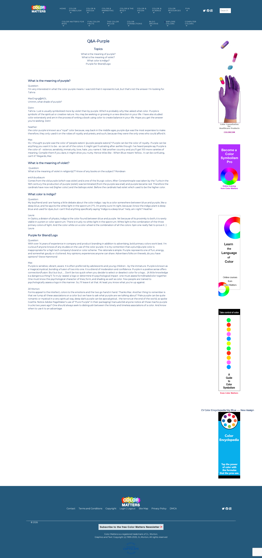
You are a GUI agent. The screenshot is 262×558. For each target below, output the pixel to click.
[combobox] (225, 10)
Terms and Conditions (90, 508)
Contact (71, 508)
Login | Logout (128, 508)
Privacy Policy (158, 508)
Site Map (143, 508)
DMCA (173, 508)
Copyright (110, 508)
